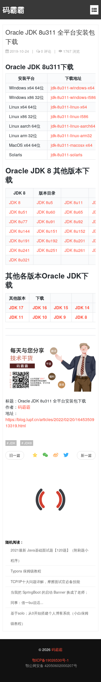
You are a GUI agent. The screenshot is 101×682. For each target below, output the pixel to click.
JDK (12, 443)
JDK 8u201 (74, 241)
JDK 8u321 (19, 260)
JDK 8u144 (19, 231)
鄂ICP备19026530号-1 (50, 660)
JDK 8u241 (19, 250)
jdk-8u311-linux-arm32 (71, 135)
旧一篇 (14, 455)
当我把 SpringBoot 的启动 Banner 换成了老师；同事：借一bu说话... (49, 597)
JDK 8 (14, 202)
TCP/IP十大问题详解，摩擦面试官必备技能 (45, 581)
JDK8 (27, 443)
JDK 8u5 (45, 202)
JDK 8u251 (47, 250)
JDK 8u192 (47, 241)
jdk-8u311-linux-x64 (69, 107)
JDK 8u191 (19, 241)
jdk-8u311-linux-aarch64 (73, 126)
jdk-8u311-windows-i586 (73, 97)
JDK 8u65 (73, 212)
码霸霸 (13, 9)
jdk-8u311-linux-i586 (69, 116)
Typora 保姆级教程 (26, 571)
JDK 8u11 (73, 202)
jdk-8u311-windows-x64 (73, 88)
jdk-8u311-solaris (66, 155)
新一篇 (86, 455)
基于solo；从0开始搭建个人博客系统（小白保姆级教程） (49, 618)
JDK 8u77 (18, 221)
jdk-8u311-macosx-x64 (71, 145)
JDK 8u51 (18, 212)
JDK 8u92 (73, 221)
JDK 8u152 (74, 231)
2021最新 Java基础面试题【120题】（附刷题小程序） (49, 555)
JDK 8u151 (47, 231)
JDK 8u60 (46, 212)
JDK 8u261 (74, 250)
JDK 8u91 (46, 221)
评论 (46, 51)
